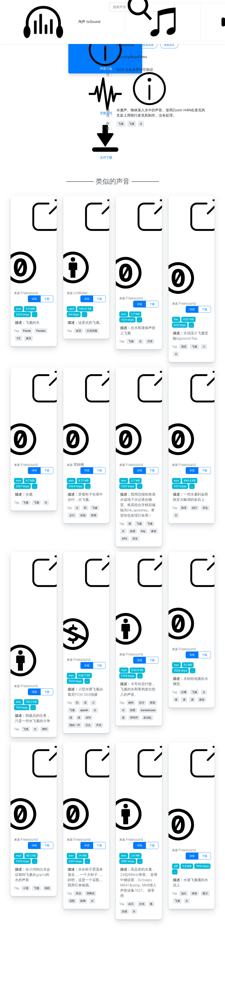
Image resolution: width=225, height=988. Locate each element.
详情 (34, 298)
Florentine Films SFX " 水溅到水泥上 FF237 (187, 792)
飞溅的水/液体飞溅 (134, 412)
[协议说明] (149, 88)
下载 (46, 298)
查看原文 (169, 44)
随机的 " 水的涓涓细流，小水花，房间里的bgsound (187, 245)
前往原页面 (147, 44)
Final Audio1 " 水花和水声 (134, 243)
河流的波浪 (75, 240)
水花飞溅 (21, 412)
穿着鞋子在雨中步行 (82, 412)
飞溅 (120, 123)
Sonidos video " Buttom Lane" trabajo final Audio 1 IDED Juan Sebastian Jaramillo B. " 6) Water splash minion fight (29, 615)
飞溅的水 (179, 597)
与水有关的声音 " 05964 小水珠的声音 (82, 602)
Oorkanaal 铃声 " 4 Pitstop (134, 599)
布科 (17, 787)
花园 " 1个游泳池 (27, 240)
